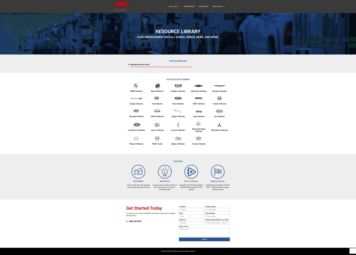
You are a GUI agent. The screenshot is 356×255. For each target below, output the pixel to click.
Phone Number (210, 213)
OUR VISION (178, 161)
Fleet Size (182, 220)
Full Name (182, 207)
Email (181, 213)
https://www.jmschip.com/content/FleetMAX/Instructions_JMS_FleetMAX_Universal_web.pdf (161, 67)
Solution (173, 6)
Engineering (189, 6)
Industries (203, 6)
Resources (217, 6)
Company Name (210, 207)
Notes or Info (183, 226)
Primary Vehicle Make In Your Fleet (216, 220)
